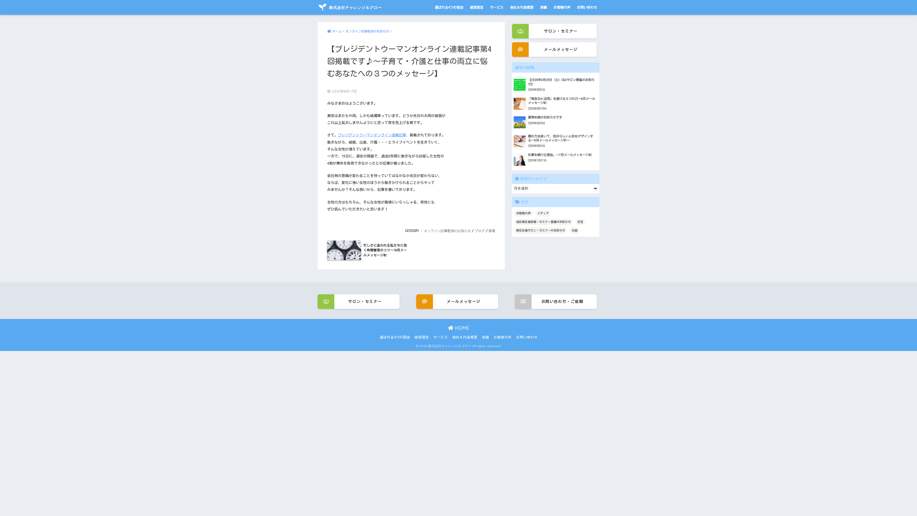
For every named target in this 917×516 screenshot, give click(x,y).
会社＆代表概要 (521, 7)
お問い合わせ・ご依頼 (562, 301)
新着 (492, 231)
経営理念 (476, 7)
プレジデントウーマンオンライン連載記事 (372, 135)
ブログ (480, 231)
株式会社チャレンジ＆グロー (355, 7)
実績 (543, 7)
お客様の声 (562, 7)
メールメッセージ (561, 49)
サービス (496, 7)
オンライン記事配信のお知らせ (447, 231)
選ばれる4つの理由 (449, 7)
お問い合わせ (587, 7)
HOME (461, 328)
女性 (580, 221)
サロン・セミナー (561, 31)
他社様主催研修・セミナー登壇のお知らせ (543, 221)
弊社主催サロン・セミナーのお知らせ (540, 230)
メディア (543, 213)
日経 (574, 230)
